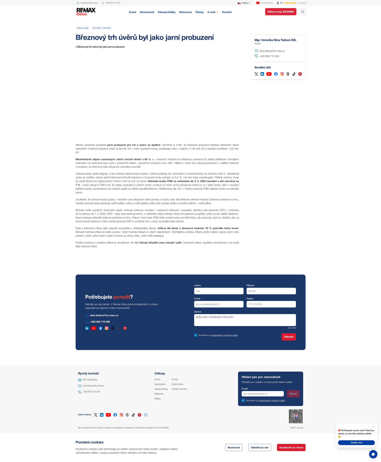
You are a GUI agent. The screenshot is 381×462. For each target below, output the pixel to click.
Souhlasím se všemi (291, 448)
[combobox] (244, 3)
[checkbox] (195, 335)
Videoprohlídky (161, 389)
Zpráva (197, 312)
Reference (158, 394)
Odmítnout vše (259, 448)
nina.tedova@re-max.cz (93, 386)
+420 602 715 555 (91, 392)
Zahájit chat (356, 443)
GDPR (292, 428)
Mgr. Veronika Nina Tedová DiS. (275, 40)
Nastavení (234, 448)
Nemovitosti (159, 384)
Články (157, 399)
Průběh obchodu (179, 389)
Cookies (300, 428)
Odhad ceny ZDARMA (281, 12)
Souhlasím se (204, 335)
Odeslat (288, 337)
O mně (175, 380)
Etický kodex (177, 384)
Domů (157, 380)
